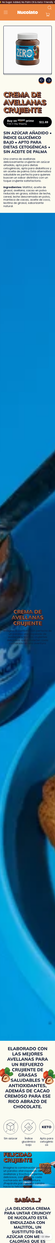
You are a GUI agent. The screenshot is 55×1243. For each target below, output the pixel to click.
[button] (49, 7)
